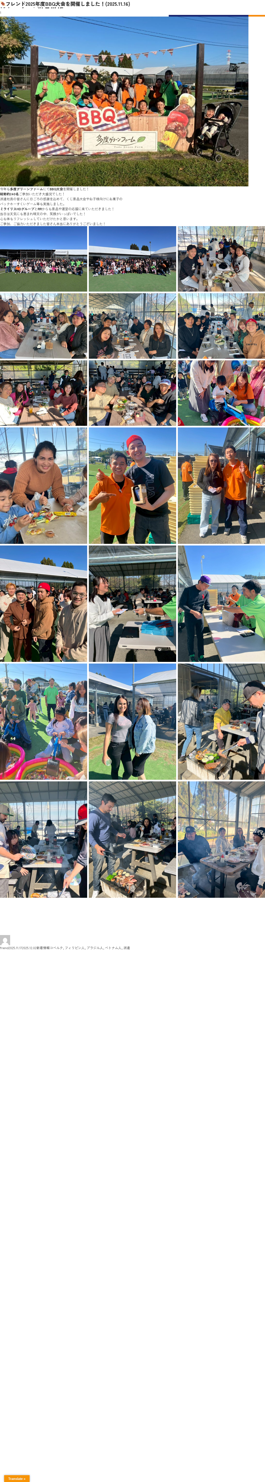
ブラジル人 (95, 947)
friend (4, 947)
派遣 (126, 947)
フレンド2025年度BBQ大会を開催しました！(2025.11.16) (68, 3)
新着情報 (43, 947)
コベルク (56, 947)
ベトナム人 (113, 947)
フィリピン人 (75, 947)
